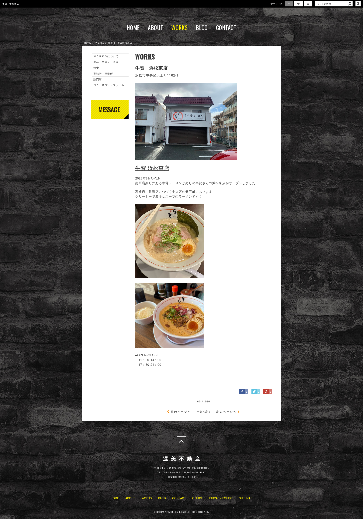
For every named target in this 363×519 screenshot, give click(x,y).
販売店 (97, 79)
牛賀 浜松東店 (152, 168)
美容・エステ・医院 (105, 62)
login (358, 3)
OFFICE (197, 498)
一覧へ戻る (204, 411)
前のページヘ (181, 411)
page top (181, 441)
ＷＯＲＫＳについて (105, 56)
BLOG (202, 27)
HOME (133, 27)
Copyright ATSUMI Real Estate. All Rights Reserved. (181, 511)
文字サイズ (277, 3)
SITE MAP (245, 498)
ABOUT (155, 27)
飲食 (96, 68)
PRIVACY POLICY (221, 498)
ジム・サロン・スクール (108, 85)
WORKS (179, 27)
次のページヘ (226, 411)
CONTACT (226, 27)
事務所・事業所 (103, 73)
